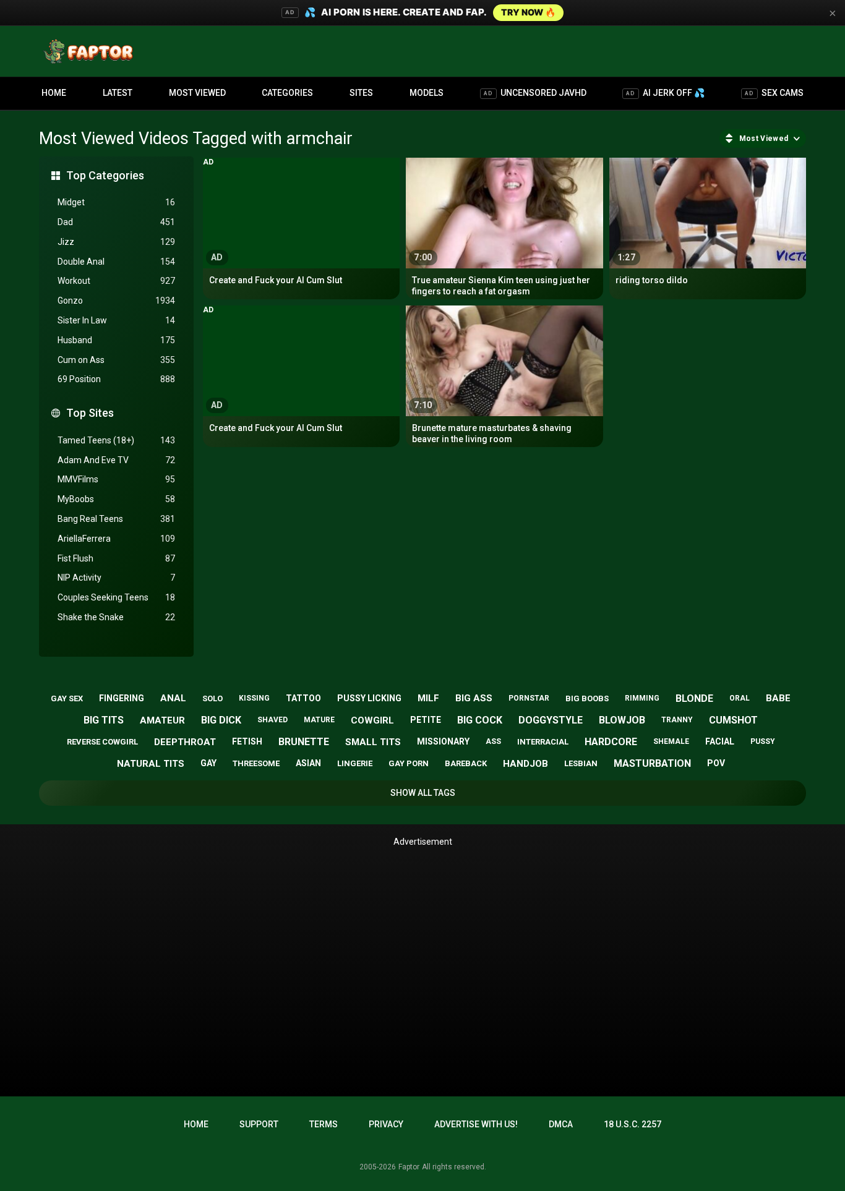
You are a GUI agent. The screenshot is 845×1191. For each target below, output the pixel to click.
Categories (287, 93)
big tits (104, 720)
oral (739, 698)
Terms (323, 1124)
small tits (373, 742)
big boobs (587, 698)
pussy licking (369, 698)
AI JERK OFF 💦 (665, 93)
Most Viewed (197, 93)
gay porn (408, 763)
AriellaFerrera (116, 539)
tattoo (303, 698)
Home (53, 93)
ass (493, 741)
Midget (116, 202)
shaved (272, 719)
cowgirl (372, 720)
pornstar (528, 698)
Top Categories (105, 175)
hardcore (611, 742)
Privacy (386, 1124)
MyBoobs (116, 499)
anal (173, 698)
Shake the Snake (116, 617)
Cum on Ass (116, 360)
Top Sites (90, 412)
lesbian (581, 763)
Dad (116, 222)
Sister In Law (116, 320)
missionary (443, 741)
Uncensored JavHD (535, 93)
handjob (525, 763)
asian (308, 763)
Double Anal (116, 262)
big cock (479, 720)
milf (428, 698)
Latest (117, 93)
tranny (677, 719)
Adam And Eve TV (116, 460)
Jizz (116, 242)
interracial (542, 741)
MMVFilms (116, 479)
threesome (256, 763)
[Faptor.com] (91, 51)
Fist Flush (116, 558)
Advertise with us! (476, 1124)
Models (427, 93)
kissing (254, 698)
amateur (162, 720)
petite (425, 720)
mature (319, 719)
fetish (247, 741)
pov (716, 763)
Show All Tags (422, 793)
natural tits (150, 763)
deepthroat (185, 742)
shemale (671, 741)
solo (212, 698)
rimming (642, 698)
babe (778, 698)
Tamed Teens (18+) (116, 440)
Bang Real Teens (116, 519)
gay (208, 763)
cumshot (733, 720)
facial (719, 741)
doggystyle (550, 720)
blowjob (622, 720)
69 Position (116, 379)
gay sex (67, 698)
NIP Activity (116, 578)
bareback (466, 763)
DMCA (561, 1124)
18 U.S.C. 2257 (632, 1124)
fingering (121, 698)
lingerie (354, 763)
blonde (694, 698)
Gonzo (116, 300)
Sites (361, 93)
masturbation (652, 763)
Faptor (408, 1167)
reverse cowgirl (102, 741)
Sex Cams (774, 93)
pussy (762, 741)
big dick (221, 720)
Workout (116, 281)
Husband (116, 340)
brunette (303, 742)
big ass (473, 698)
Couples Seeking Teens (116, 597)
